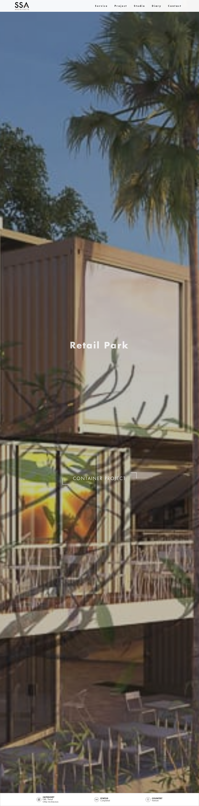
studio (139, 6)
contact (174, 6)
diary (156, 6)
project (121, 6)
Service (101, 6)
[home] (22, 6)
